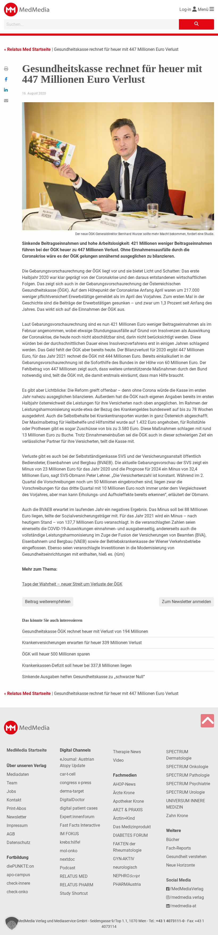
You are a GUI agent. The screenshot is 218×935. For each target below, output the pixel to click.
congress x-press (75, 782)
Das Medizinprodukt (132, 826)
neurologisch (125, 867)
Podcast (67, 867)
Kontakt (14, 799)
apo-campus (18, 874)
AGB (11, 834)
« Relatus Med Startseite (27, 49)
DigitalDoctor (72, 799)
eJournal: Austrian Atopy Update (77, 762)
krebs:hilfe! (70, 842)
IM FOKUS (69, 833)
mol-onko (68, 850)
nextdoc (67, 859)
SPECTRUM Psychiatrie (188, 783)
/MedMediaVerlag (186, 888)
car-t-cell (68, 774)
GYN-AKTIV (123, 858)
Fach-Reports (178, 848)
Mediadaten (18, 774)
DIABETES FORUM (130, 835)
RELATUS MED (74, 876)
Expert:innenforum (77, 816)
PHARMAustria (127, 884)
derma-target (72, 791)
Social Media (178, 880)
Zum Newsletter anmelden (186, 601)
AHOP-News (124, 784)
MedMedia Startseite (27, 750)
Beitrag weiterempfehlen (47, 601)
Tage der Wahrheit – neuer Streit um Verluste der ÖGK (72, 584)
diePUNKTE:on (20, 866)
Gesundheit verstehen (186, 856)
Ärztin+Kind (124, 818)
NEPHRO (126, 875)
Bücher (172, 839)
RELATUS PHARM (76, 884)
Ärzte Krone (124, 792)
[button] (11, 923)
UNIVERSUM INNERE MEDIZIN (185, 804)
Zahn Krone (177, 815)
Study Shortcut (74, 893)
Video (118, 760)
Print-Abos (16, 808)
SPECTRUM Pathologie (187, 775)
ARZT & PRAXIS (128, 809)
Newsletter (16, 816)
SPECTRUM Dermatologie (178, 755)
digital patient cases (79, 808)
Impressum (17, 825)
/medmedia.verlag (187, 897)
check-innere (18, 883)
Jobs (11, 791)
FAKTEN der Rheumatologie (127, 847)
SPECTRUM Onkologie (187, 766)
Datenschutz (18, 842)
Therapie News (127, 751)
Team (12, 782)
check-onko (17, 891)
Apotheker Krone (128, 801)
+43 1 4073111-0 (170, 921)
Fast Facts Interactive (80, 825)
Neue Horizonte (180, 865)
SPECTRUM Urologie (185, 792)
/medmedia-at (183, 905)
